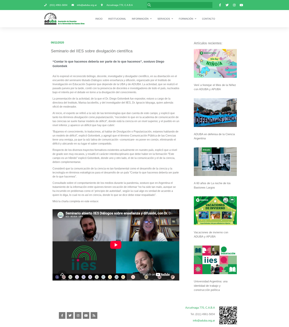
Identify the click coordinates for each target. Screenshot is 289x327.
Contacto (208, 18)
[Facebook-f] (62, 315)
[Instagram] (78, 315)
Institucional (117, 18)
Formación (186, 18)
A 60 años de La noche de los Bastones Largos (212, 185)
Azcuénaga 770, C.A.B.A (200, 307)
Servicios (163, 18)
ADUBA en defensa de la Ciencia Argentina (214, 136)
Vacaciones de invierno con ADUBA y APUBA (211, 234)
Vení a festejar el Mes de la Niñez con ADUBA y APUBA (215, 87)
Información (140, 18)
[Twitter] (70, 315)
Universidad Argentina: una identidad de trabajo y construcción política (210, 286)
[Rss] (94, 315)
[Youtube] (86, 315)
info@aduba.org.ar (204, 320)
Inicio (99, 18)
